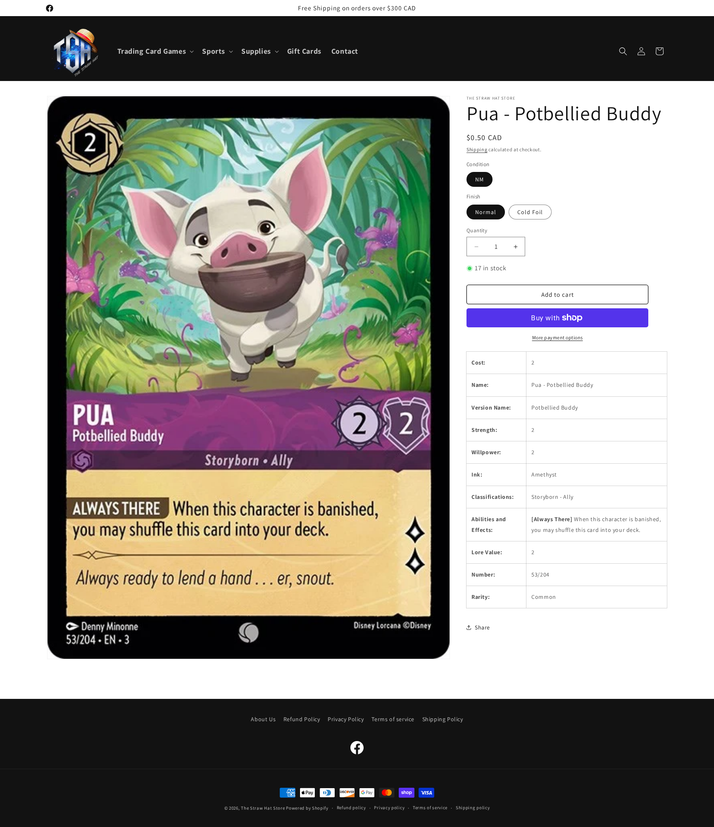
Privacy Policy (346, 719)
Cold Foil (530, 212)
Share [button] (482, 627)
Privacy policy (389, 808)
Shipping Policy (442, 719)
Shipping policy (473, 808)
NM (479, 179)
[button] (155, 51)
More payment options (557, 337)
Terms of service (392, 719)
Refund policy (351, 808)
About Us (263, 719)
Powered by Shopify (307, 808)
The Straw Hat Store (263, 808)
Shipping (477, 149)
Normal (485, 212)
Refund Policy (301, 719)
